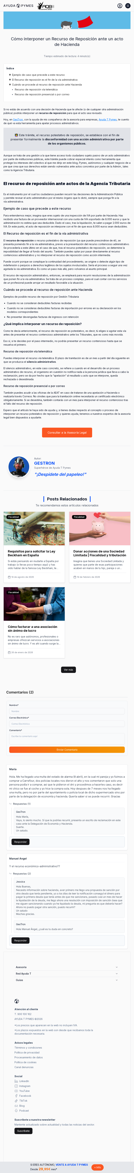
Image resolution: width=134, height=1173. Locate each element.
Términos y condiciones (28, 1047)
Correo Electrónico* (19, 717)
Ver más (68, 669)
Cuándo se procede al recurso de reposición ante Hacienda (47, 84)
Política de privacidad (26, 1052)
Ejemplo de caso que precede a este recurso (38, 74)
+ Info (97, 1167)
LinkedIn (24, 1081)
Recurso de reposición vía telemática (36, 89)
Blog (22, 1105)
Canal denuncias (24, 1067)
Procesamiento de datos (28, 1057)
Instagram (24, 1086)
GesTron (18, 119)
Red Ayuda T (23, 973)
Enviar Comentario (67, 749)
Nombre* (13, 705)
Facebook (25, 1095)
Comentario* (15, 730)
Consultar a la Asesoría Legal (67, 432)
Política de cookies (25, 1062)
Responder (20, 841)
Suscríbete (23, 1130)
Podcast (24, 1110)
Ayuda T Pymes (108, 119)
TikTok (23, 1100)
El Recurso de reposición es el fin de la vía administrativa (44, 79)
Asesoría (21, 967)
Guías (19, 980)
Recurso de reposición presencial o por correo (42, 94)
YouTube (24, 1090)
